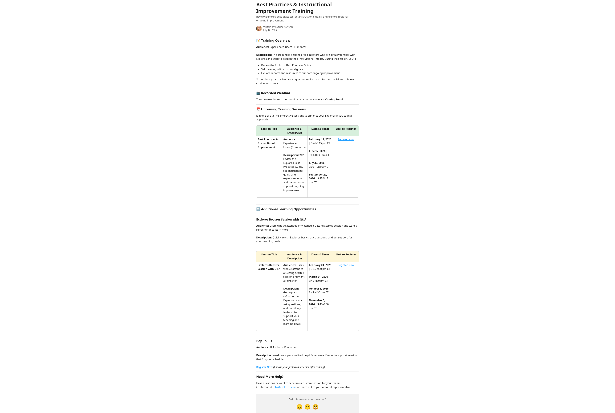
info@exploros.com (284, 387)
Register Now (346, 139)
